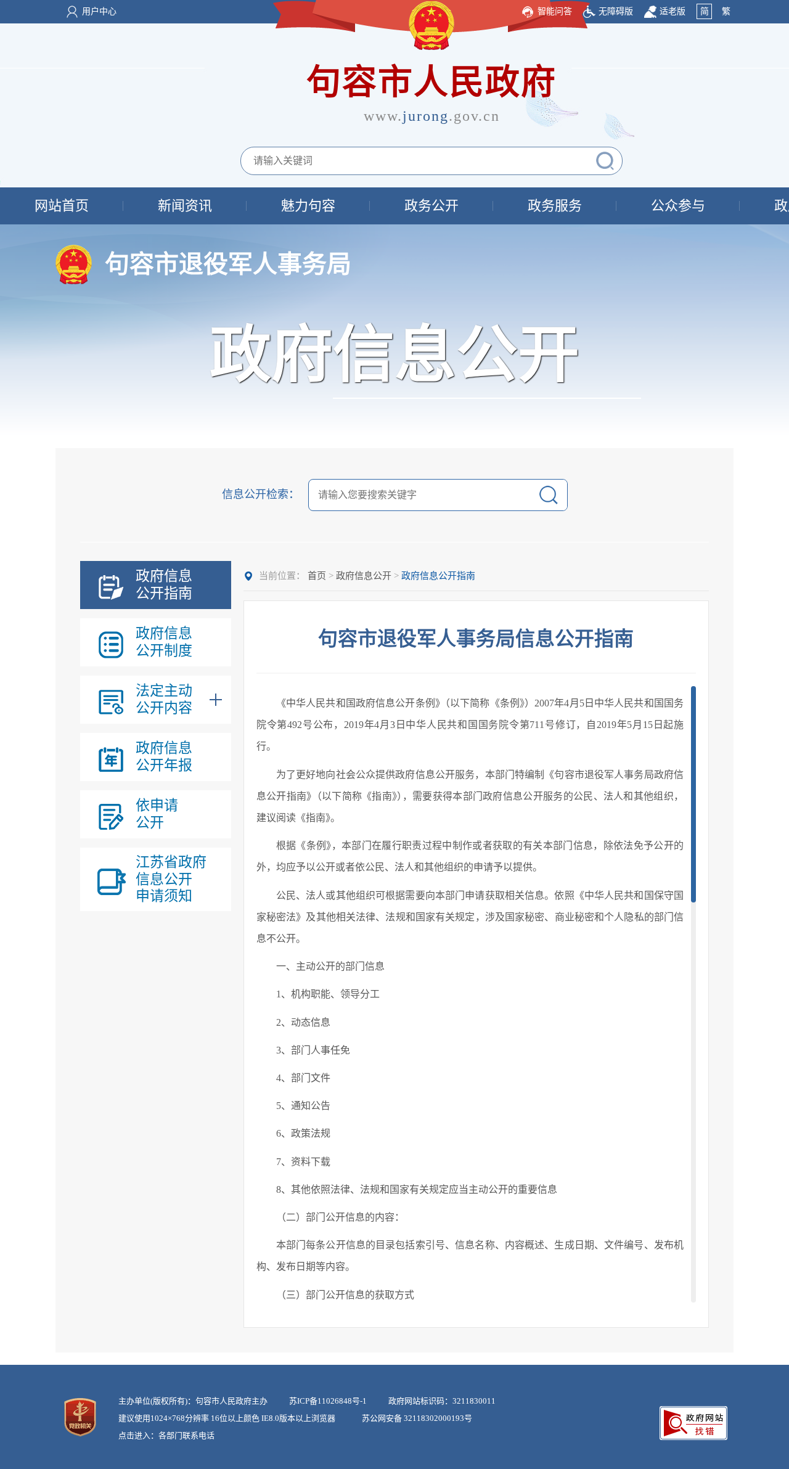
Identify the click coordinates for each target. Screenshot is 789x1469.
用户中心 (99, 11)
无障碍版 (616, 11)
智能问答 (555, 11)
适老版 (672, 11)
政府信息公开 (363, 576)
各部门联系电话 (186, 1435)
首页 (317, 576)
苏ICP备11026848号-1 (328, 1401)
